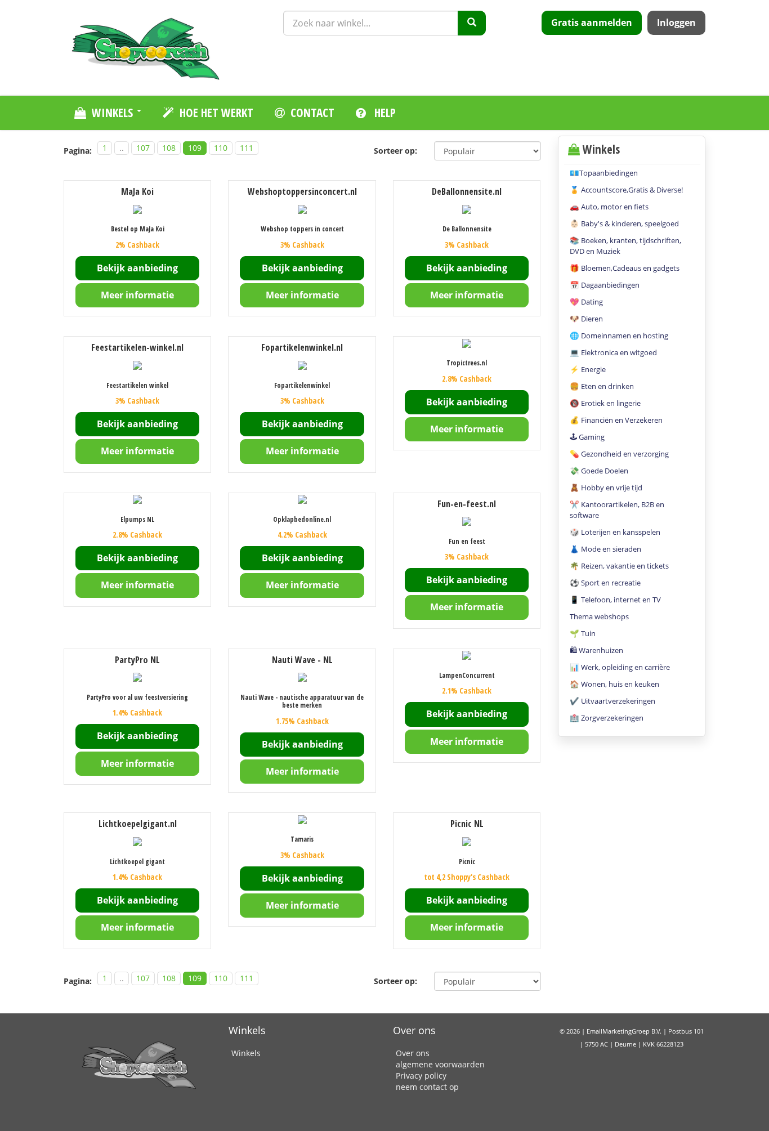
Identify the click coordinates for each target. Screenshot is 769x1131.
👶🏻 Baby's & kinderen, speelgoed (624, 223)
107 (143, 147)
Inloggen (676, 22)
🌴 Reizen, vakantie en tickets (619, 566)
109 (195, 147)
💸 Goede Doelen (599, 471)
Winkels (246, 1053)
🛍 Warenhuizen (596, 650)
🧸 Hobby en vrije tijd (606, 487)
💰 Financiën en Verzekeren (616, 420)
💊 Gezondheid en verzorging (619, 454)
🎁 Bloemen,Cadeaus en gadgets (624, 268)
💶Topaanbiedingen (604, 173)
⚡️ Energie (588, 369)
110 (220, 147)
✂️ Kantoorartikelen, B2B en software (617, 509)
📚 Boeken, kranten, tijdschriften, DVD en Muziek (625, 245)
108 (169, 147)
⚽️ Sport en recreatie (605, 583)
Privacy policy (421, 1075)
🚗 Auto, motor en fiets (609, 207)
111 (246, 147)
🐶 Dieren (586, 319)
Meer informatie (137, 295)
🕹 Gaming (587, 437)
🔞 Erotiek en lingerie (605, 403)
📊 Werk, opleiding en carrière (620, 667)
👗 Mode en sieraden (605, 549)
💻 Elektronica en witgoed (613, 352)
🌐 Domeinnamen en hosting (619, 335)
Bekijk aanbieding (137, 268)
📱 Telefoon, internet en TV (615, 599)
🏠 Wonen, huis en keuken (614, 684)
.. (121, 147)
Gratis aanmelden (591, 22)
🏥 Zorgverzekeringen (606, 718)
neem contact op (427, 1086)
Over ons (413, 1053)
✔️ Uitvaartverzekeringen (612, 701)
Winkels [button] (114, 112)
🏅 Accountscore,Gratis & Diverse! (626, 190)
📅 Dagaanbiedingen (605, 285)
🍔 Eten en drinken (602, 386)
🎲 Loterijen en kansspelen (615, 532)
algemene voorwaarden (440, 1064)
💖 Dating (586, 302)
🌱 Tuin (583, 633)
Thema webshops (599, 616)
